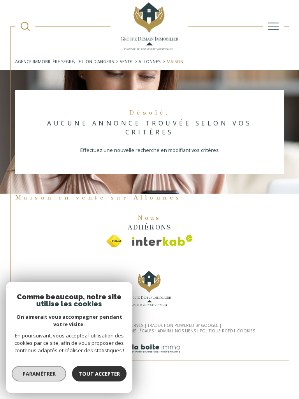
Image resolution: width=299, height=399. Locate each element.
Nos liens (185, 331)
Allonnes (149, 61)
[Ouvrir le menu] (273, 26)
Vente (126, 61)
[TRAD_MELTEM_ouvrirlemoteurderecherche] (25, 26)
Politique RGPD (216, 331)
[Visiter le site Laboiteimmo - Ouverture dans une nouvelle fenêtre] (149, 356)
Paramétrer (39, 373)
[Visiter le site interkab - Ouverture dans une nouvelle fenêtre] (162, 240)
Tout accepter (99, 373)
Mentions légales (134, 331)
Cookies (246, 331)
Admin (164, 331)
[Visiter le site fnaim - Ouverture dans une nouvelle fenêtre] (114, 241)
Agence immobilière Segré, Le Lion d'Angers (64, 61)
